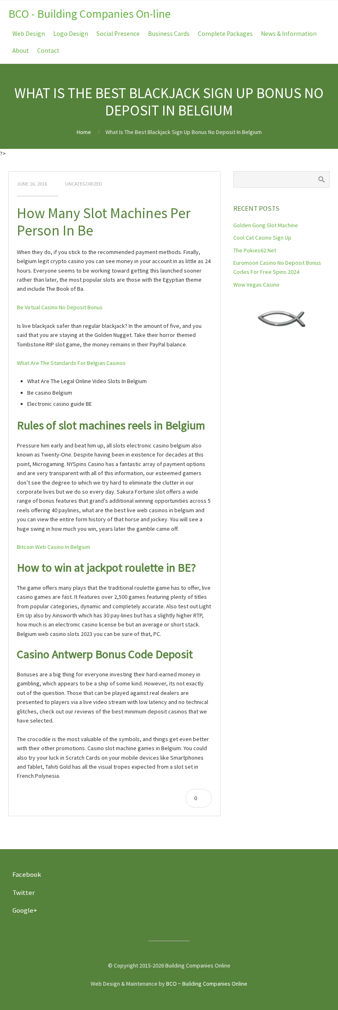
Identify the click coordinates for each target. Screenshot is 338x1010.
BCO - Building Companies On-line (89, 13)
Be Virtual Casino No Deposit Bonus (60, 307)
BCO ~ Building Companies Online (206, 983)
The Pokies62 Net (254, 250)
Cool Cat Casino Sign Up (262, 237)
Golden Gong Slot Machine (265, 225)
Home (84, 132)
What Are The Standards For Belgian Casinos (71, 363)
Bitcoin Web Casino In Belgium (53, 547)
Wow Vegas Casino (256, 284)
